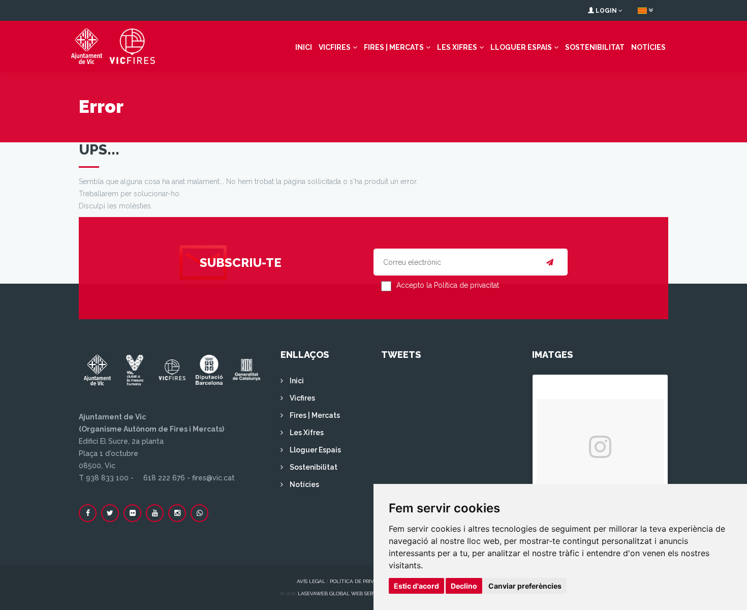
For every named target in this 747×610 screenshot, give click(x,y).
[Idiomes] (645, 10)
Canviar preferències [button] (525, 586)
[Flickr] (132, 513)
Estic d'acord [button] (416, 586)
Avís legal (311, 581)
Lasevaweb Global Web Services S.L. (347, 593)
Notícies (648, 47)
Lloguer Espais (521, 47)
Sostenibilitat (595, 47)
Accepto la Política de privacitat (447, 285)
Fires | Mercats (394, 47)
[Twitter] (110, 513)
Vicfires (335, 47)
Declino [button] (464, 586)
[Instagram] (177, 513)
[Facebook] (88, 513)
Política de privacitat (361, 581)
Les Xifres (457, 47)
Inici (303, 47)
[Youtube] (155, 513)
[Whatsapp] (199, 513)
